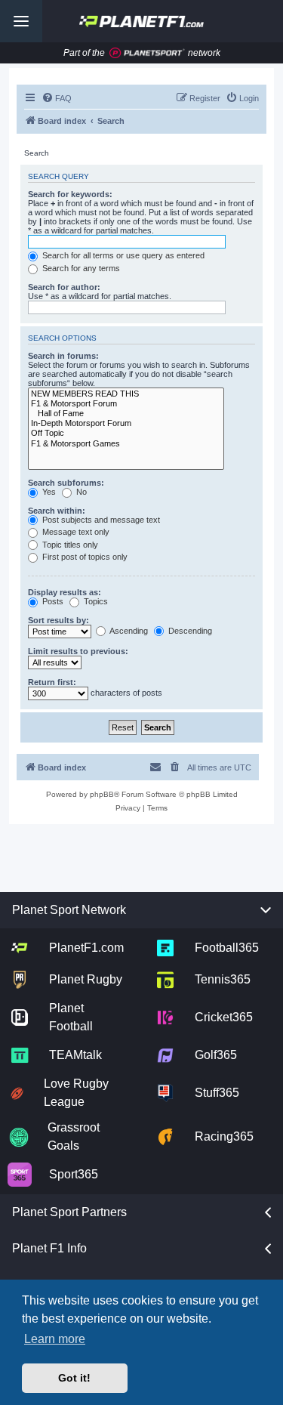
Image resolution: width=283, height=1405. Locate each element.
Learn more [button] (54, 1338)
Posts (51, 601)
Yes (48, 491)
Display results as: (64, 592)
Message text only (74, 531)
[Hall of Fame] (126, 413)
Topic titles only (69, 544)
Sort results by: (58, 620)
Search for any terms (80, 268)
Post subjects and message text (100, 519)
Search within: (56, 510)
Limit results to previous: (78, 651)
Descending (189, 630)
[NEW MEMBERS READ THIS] (126, 394)
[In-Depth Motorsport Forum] (126, 423)
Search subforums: (66, 482)
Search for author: (64, 287)
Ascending (128, 630)
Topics (95, 601)
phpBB (102, 794)
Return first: (52, 682)
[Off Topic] (126, 433)
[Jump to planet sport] (147, 53)
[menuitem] (57, 98)
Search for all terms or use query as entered (122, 255)
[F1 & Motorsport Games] (126, 444)
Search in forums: (63, 355)
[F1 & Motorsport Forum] (126, 404)
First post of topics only (84, 556)
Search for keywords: (70, 194)
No (80, 491)
